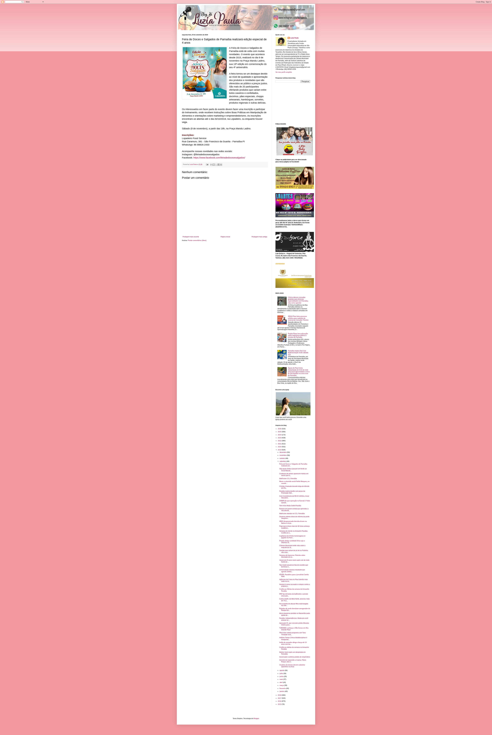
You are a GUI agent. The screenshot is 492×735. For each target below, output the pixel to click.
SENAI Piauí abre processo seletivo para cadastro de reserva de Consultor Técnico (298, 318)
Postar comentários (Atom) (197, 240)
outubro (282, 458)
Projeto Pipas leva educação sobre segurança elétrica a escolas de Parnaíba (298, 335)
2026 (280, 429)
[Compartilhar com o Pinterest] (221, 164)
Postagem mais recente (191, 237)
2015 (280, 704)
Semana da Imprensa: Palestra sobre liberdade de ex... (292, 556)
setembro (283, 461)
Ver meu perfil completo (283, 72)
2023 (280, 438)
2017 (280, 698)
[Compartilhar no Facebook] (218, 164)
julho (281, 673)
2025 (280, 432)
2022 (280, 441)
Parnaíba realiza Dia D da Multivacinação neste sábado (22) (298, 352)
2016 (280, 701)
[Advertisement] (294, 103)
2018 (280, 695)
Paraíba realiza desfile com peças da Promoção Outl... (292, 492)
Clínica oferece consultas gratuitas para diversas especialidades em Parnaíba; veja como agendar (298, 300)
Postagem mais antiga (259, 237)
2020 (280, 447)
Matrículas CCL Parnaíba (288, 478)
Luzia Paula (294, 38)
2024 (280, 435)
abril (281, 682)
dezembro (283, 452)
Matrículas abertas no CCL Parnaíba (292, 513)
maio (281, 679)
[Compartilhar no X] (216, 164)
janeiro (282, 691)
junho (282, 676)
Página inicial (225, 237)
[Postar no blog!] (213, 164)
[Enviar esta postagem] (207, 164)
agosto (282, 670)
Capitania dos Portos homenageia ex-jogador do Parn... (292, 537)
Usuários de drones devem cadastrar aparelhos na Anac (292, 666)
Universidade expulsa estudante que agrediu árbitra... (292, 570)
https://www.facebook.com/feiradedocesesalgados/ (219, 157)
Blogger (256, 718)
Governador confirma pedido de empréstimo (294, 657)
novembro (283, 455)
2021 (280, 444)
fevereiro (283, 688)
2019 (280, 450)
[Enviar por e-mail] (211, 164)
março (282, 685)
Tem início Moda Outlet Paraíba (290, 506)
